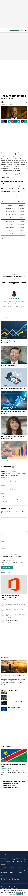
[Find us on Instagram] (6, 879)
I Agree (20, 894)
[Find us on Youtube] (15, 879)
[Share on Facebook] (2, 121)
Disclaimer (9, 886)
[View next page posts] (15, 196)
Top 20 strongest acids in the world (17, 696)
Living (3, 671)
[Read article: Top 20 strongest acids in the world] (4, 697)
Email (2, 541)
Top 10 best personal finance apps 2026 (13, 388)
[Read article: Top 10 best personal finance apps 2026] (14, 377)
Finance (6, 93)
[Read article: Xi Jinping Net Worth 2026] (14, 355)
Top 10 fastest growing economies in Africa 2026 (12, 342)
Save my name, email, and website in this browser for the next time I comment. (13, 555)
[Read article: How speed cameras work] (4, 692)
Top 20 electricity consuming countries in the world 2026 (16, 614)
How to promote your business (10, 783)
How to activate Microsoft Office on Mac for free (10, 597)
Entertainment (4, 872)
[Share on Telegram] (18, 121)
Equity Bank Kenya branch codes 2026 (14, 609)
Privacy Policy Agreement (7, 560)
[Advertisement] (14, 14)
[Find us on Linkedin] (9, 879)
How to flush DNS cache (14, 707)
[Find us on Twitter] (4, 879)
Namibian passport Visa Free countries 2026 (13, 765)
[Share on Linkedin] (9, 121)
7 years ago (13, 481)
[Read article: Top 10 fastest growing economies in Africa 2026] (14, 330)
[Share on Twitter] (5, 121)
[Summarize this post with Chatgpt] (22, 121)
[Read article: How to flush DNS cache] (4, 709)
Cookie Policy (12, 894)
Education (3, 870)
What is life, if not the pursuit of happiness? (12, 675)
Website (3, 548)
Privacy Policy (4, 888)
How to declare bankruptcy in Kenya (10, 191)
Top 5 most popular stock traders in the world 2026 (13, 412)
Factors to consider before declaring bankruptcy (13, 186)
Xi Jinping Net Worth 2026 (9, 366)
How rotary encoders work (9, 785)
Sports (21, 867)
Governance (13, 870)
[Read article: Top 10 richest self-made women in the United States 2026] (14, 425)
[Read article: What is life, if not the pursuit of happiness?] (14, 666)
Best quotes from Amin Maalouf (10, 787)
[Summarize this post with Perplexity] (25, 121)
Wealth (6, 238)
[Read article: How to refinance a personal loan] (14, 450)
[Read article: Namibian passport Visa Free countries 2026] (14, 755)
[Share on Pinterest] (12, 121)
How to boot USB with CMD (15, 701)
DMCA (17, 888)
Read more (6, 686)
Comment (4, 516)
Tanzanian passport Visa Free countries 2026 (13, 781)
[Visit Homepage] (14, 30)
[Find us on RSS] (18, 879)
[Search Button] (26, 30)
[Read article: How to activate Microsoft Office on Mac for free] (14, 584)
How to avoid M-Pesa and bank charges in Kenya (12, 182)
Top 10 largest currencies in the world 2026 (15, 604)
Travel (4, 761)
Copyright (12, 888)
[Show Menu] (2, 30)
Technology (22, 870)
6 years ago (14, 489)
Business (3, 867)
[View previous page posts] (13, 196)
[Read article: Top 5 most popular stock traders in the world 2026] (14, 400)
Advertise (3, 886)
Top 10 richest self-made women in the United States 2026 (13, 437)
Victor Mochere (9, 102)
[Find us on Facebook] (1, 879)
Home (2, 93)
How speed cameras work (14, 690)
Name (2, 534)
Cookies (16, 886)
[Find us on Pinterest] (12, 879)
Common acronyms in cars (12, 620)
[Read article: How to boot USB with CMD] (4, 703)
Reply (3, 477)
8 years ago (14, 471)
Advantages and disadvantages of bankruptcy (13, 189)
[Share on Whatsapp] (15, 121)
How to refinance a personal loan (11, 461)
